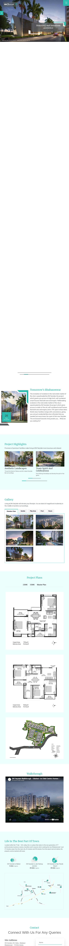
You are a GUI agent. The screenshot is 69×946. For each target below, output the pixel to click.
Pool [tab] (42, 511)
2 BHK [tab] (25, 585)
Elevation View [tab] (11, 511)
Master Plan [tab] (41, 585)
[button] (36, 372)
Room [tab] (50, 511)
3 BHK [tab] (32, 585)
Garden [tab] (23, 511)
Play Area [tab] (33, 511)
